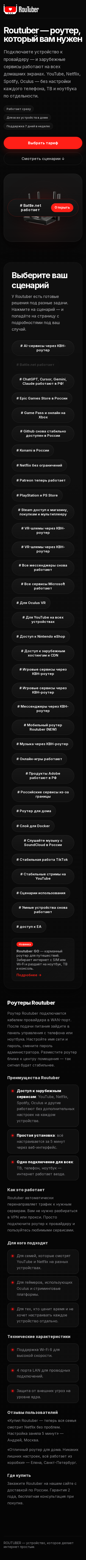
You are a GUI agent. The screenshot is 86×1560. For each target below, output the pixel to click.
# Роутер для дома (34, 811)
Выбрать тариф (43, 143)
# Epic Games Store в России (42, 398)
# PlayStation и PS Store (37, 495)
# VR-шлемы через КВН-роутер (43, 530)
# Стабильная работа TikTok (42, 859)
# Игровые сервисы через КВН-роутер (43, 671)
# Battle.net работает (35, 364)
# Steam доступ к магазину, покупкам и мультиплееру (43, 512)
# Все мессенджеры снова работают (43, 567)
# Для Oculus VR (31, 603)
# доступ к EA (29, 926)
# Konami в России (33, 450)
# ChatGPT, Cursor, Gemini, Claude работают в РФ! (43, 381)
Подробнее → (29, 975)
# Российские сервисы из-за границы (43, 794)
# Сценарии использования (41, 893)
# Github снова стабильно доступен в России (43, 433)
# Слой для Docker (33, 826)
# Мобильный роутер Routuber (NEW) (43, 727)
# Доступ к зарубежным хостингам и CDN (43, 653)
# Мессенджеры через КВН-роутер (43, 708)
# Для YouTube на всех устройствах (43, 619)
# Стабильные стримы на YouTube (43, 876)
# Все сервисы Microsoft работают (43, 586)
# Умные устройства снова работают (43, 909)
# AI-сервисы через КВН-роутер (43, 348)
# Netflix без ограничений (39, 465)
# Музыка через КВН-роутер (42, 744)
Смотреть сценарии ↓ (43, 158)
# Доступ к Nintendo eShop (41, 636)
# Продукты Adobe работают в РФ (43, 775)
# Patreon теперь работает (41, 480)
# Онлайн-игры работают (39, 759)
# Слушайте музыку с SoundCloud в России (43, 842)
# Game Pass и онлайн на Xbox (43, 415)
